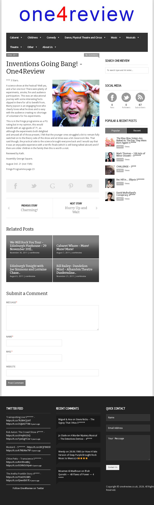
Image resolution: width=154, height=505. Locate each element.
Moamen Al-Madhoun (69, 471)
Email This (89, 185)
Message (11, 302)
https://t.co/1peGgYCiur (18, 439)
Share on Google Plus (52, 185)
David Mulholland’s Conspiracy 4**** (126, 193)
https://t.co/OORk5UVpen (19, 465)
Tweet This (34, 185)
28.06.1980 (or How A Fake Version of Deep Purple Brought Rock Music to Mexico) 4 (77, 455)
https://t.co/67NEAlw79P (18, 450)
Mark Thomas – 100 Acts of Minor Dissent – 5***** (130, 154)
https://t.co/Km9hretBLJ (18, 462)
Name (9, 336)
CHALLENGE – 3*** (126, 166)
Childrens (31, 38)
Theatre (12, 48)
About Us (46, 48)
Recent (137, 130)
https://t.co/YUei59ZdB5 (18, 477)
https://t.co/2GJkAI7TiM (18, 424)
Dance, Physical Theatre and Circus (81, 38)
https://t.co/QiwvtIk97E (18, 480)
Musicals (128, 38)
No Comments (91, 55)
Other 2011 (12, 55)
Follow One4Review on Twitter (28, 488)
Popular (116, 130)
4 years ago (35, 424)
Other (29, 48)
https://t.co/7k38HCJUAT (18, 420)
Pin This (71, 185)
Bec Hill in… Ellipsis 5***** (130, 179)
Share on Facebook (15, 185)
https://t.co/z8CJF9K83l (39, 447)
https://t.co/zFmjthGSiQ (18, 435)
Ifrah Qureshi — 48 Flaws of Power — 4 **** (76, 474)
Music (112, 38)
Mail (9, 351)
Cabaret (12, 38)
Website (10, 366)
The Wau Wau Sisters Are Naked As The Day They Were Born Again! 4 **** (131, 140)
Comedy (49, 38)
